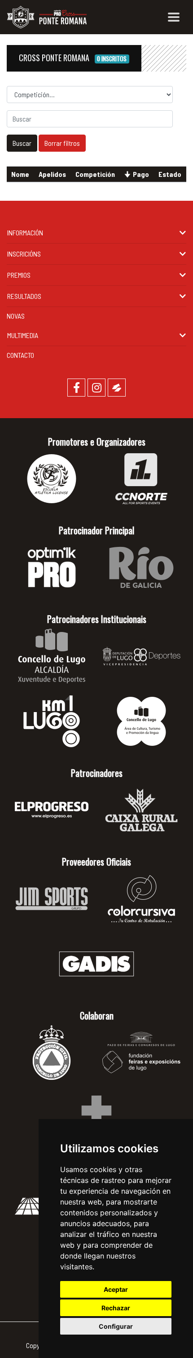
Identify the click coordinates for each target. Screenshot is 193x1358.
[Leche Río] (141, 567)
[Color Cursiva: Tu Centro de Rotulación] (141, 899)
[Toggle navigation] (174, 17)
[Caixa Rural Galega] (141, 810)
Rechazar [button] (115, 1308)
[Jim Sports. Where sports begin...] (51, 899)
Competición (95, 174)
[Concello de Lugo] (51, 656)
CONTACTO (20, 355)
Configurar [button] (116, 1326)
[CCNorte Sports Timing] (141, 479)
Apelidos (52, 174)
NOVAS (16, 315)
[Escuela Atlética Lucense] (51, 479)
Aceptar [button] (116, 1289)
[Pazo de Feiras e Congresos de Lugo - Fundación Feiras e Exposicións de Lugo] (141, 1052)
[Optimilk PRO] (51, 567)
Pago (141, 174)
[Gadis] (96, 964)
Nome (20, 174)
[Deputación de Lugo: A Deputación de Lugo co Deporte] (141, 656)
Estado (169, 174)
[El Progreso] (51, 810)
